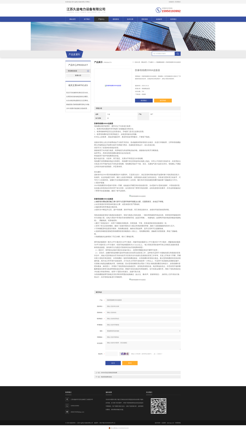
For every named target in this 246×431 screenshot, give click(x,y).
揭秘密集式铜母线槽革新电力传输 (77, 104)
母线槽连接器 (72, 71)
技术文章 (130, 19)
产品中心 (101, 19)
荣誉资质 (145, 19)
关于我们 (87, 19)
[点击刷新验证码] (124, 353)
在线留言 (171, 2)
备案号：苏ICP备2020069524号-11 (104, 423)
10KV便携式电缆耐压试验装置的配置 (78, 108)
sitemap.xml (170, 423)
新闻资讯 (116, 19)
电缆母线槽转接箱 (106, 377)
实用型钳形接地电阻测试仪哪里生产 (78, 96)
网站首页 (72, 19)
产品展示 (151, 62)
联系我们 (178, 2)
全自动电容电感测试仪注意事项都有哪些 (78, 100)
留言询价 (163, 100)
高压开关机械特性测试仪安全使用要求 (78, 92)
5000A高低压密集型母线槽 (109, 372)
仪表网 (164, 423)
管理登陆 (178, 423)
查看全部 (78, 75)
